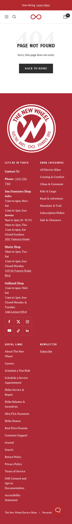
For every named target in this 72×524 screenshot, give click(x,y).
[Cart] (65, 17)
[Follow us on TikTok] (18, 330)
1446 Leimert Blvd (16, 312)
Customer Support (16, 435)
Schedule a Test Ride (17, 370)
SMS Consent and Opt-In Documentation (15, 483)
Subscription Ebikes (52, 213)
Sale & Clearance (50, 220)
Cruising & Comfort (52, 177)
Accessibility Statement (12, 497)
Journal (9, 442)
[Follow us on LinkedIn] (27, 330)
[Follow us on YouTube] (9, 330)
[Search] (14, 17)
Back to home (36, 68)
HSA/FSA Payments (17, 414)
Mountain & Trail (50, 205)
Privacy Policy (13, 464)
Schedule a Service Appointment (16, 380)
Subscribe (46, 351)
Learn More (43, 5)
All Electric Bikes (50, 170)
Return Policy (13, 457)
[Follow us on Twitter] (18, 321)
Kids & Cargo (48, 191)
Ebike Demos (13, 421)
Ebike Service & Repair (14, 392)
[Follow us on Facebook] (9, 321)
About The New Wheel (14, 353)
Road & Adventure (51, 198)
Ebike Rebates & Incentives (15, 404)
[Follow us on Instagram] (27, 321)
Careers (9, 363)
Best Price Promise (16, 428)
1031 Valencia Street (17, 239)
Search (9, 450)
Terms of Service (15, 471)
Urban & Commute (51, 184)
